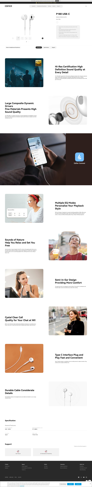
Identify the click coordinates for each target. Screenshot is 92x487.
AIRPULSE (11, 477)
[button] (13, 38)
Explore (54, 6)
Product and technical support (80, 446)
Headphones (7, 466)
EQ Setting (81, 466)
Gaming (49, 6)
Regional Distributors (63, 466)
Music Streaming (82, 469)
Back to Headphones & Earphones (13, 47)
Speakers (33, 6)
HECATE (19, 477)
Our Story (45, 466)
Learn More (54, 2)
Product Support (24, 466)
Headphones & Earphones (41, 6)
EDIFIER (6, 477)
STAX (16, 477)
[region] (46, 484)
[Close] (90, 484)
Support (58, 6)
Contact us (23, 469)
